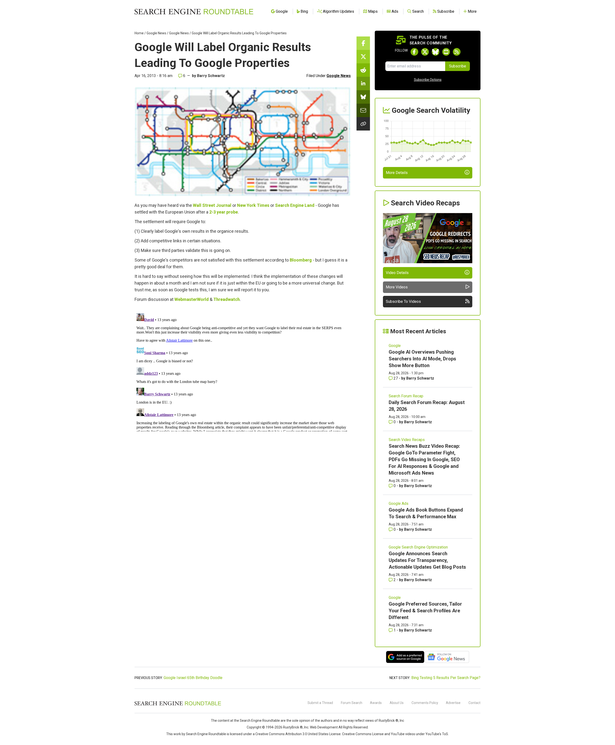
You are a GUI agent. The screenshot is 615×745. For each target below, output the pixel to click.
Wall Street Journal (212, 205)
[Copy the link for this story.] (363, 124)
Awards (376, 703)
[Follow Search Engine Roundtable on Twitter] (425, 52)
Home (139, 33)
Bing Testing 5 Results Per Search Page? (445, 677)
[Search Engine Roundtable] (178, 704)
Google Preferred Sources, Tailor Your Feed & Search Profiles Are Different (425, 610)
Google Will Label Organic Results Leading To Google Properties (239, 33)
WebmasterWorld (191, 299)
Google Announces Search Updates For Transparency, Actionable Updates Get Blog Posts (427, 560)
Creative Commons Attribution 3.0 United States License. (298, 734)
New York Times (253, 205)
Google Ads (398, 503)
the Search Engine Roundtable (257, 720)
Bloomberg (301, 259)
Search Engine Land (294, 205)
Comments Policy (425, 703)
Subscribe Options (428, 80)
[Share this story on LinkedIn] (363, 83)
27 (396, 378)
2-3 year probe (223, 212)
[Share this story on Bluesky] (363, 97)
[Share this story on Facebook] (363, 43)
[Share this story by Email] (363, 110)
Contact (474, 703)
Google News (156, 33)
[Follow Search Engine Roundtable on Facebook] (414, 52)
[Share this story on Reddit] (363, 70)
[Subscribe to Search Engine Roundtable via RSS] (457, 52)
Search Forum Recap (406, 396)
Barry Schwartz (211, 75)
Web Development (324, 727)
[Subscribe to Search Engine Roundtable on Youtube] (446, 52)
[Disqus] (243, 371)
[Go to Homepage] (194, 11)
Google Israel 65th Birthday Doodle (193, 677)
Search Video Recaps (407, 439)
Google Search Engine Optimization (418, 547)
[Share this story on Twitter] (363, 56)
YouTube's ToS (436, 734)
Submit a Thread (320, 703)
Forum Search (351, 703)
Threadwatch (226, 299)
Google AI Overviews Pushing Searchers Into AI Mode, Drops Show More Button (422, 358)
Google (395, 345)
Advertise (453, 703)
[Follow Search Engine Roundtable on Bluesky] (435, 52)
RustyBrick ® (293, 727)
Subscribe (457, 66)
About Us (397, 703)
